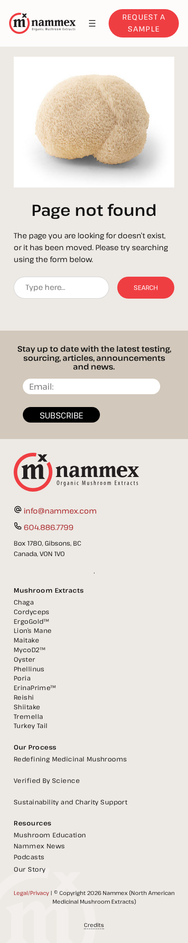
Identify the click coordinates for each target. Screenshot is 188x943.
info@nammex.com (60, 511)
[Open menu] (92, 23)
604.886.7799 (48, 527)
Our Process (35, 747)
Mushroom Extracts (49, 590)
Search (146, 287)
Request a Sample (144, 23)
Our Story (30, 869)
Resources (33, 823)
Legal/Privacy (31, 892)
